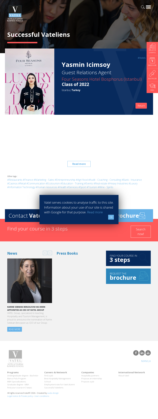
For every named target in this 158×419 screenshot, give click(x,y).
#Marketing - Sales (44, 179)
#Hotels (142, 57)
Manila (146, 361)
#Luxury (133, 183)
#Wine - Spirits (105, 187)
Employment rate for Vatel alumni (59, 384)
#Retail (22, 183)
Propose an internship (91, 378)
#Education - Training (71, 183)
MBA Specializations (16, 381)
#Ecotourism (53, 183)
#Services (72, 187)
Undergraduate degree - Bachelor (22, 375)
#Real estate (100, 183)
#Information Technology (21, 187)
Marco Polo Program (16, 378)
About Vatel (123, 375)
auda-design (53, 393)
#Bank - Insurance (132, 179)
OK (111, 217)
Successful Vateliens (53, 387)
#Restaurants (14, 179)
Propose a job (87, 381)
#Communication (35, 183)
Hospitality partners (90, 375)
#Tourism (92, 187)
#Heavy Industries (118, 183)
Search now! (141, 231)
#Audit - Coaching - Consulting (104, 179)
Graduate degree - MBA (18, 384)
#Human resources (46, 187)
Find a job (48, 375)
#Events (88, 183)
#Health (62, 187)
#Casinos (12, 183)
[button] (45, 253)
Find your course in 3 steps (19, 387)
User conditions (42, 396)
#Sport (82, 187)
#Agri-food (82, 179)
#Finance (28, 179)
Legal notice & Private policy (20, 396)
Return (141, 105)
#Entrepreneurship (65, 179)
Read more (79, 164)
